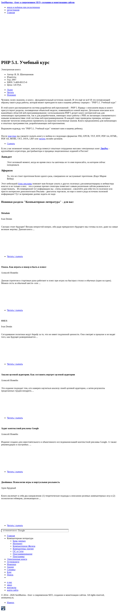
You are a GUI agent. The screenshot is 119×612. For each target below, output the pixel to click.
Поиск (10, 575)
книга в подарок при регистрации (23, 7)
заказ (9, 585)
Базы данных (19, 541)
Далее (10, 90)
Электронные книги (17, 559)
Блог (9, 572)
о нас (9, 582)
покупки (12, 136)
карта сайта (12, 590)
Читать (10, 92)
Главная (11, 535)
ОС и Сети (18, 551)
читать (42, 138)
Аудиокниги (13, 562)
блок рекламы (25, 183)
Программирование (22, 554)
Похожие (11, 95)
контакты (11, 587)
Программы (19, 556)
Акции (10, 567)
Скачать (11, 143)
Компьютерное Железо (24, 546)
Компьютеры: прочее (23, 548)
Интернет (17, 543)
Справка (11, 569)
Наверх (10, 602)
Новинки (11, 564)
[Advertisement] (42, 36)
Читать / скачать (15, 256)
